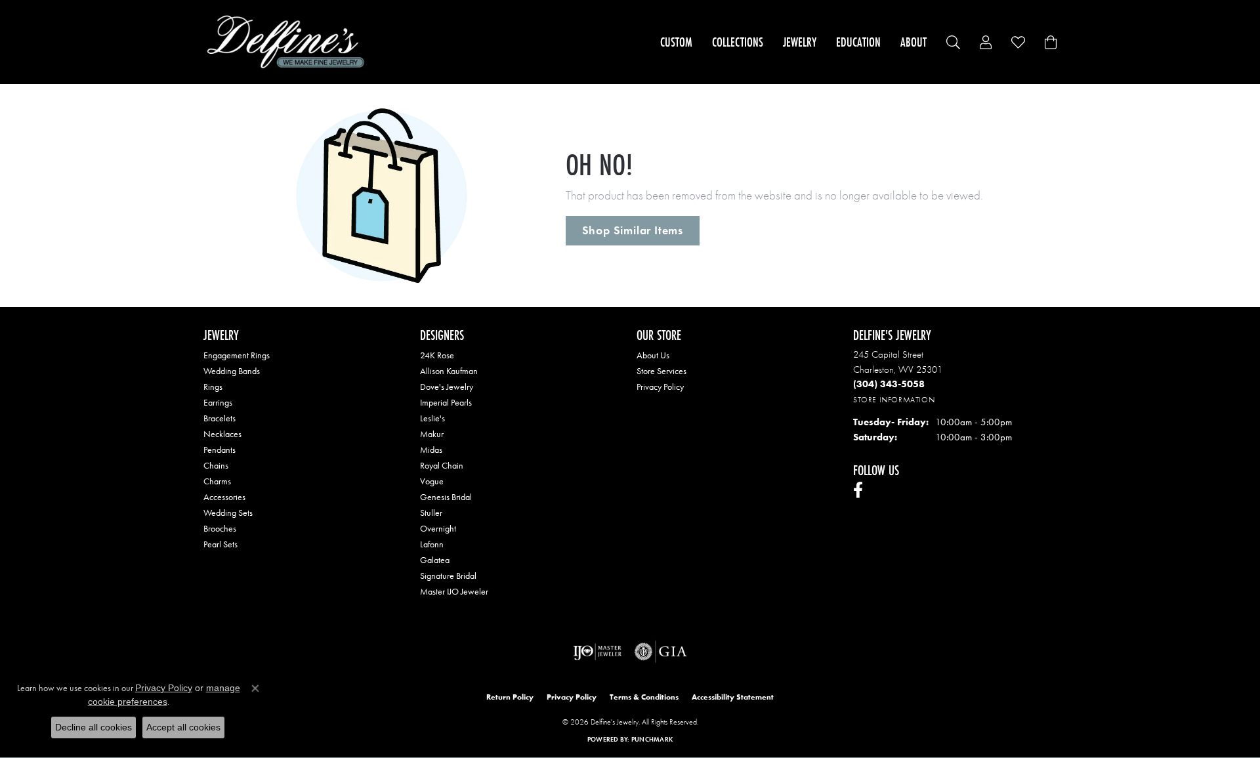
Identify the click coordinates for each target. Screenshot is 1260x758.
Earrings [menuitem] (217, 402)
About (913, 42)
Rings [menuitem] (212, 386)
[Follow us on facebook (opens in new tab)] (858, 490)
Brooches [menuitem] (219, 528)
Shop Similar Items (632, 230)
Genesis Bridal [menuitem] (446, 497)
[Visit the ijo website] (597, 651)
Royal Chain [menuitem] (441, 465)
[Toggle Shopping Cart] (1051, 42)
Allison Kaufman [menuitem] (449, 371)
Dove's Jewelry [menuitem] (446, 386)
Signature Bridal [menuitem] (448, 575)
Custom (676, 42)
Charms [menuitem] (217, 481)
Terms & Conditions (644, 697)
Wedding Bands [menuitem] (231, 371)
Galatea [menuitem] (435, 560)
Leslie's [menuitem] (432, 418)
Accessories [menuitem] (224, 497)
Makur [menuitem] (432, 434)
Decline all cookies (93, 727)
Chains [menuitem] (215, 465)
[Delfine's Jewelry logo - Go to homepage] (289, 42)
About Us (653, 355)
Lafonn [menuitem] (432, 544)
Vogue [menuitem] (432, 481)
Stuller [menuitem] (431, 512)
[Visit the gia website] (661, 651)
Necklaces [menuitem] (222, 434)
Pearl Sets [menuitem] (220, 544)
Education (858, 42)
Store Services (661, 371)
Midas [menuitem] (431, 449)
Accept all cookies (183, 727)
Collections (737, 42)
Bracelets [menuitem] (219, 418)
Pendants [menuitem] (219, 449)
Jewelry (799, 42)
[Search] (953, 42)
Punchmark (652, 739)
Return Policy (510, 697)
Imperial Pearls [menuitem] (446, 402)
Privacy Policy (660, 386)
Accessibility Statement (733, 697)
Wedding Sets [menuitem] (228, 512)
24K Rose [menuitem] (437, 355)
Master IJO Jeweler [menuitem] (454, 591)
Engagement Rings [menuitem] (236, 355)
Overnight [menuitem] (438, 528)
